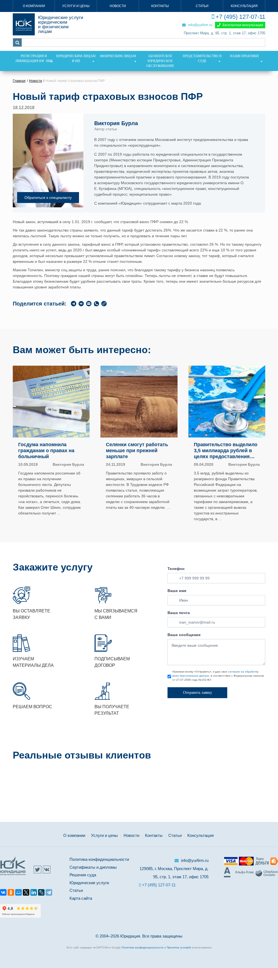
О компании (34, 6)
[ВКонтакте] (3, 893)
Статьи (202, 6)
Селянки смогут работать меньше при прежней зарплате (137, 450)
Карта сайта (81, 898)
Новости (118, 6)
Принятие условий (179, 947)
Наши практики (244, 56)
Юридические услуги (89, 882)
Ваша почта (179, 613)
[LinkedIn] (33, 893)
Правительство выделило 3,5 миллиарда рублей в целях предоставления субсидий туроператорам (225, 451)
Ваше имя (177, 590)
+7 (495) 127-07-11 (240, 16)
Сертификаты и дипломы (93, 867)
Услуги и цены (76, 6)
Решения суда (83, 875)
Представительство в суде (202, 58)
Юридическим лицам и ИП (76, 58)
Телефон (176, 568)
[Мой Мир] (18, 893)
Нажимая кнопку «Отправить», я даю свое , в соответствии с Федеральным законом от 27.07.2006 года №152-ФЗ (218, 675)
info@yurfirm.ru (199, 25)
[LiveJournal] (41, 893)
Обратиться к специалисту (48, 197)
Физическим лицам (118, 56)
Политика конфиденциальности (99, 859)
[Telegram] (49, 893)
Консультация (244, 6)
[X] (26, 893)
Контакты (160, 6)
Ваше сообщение (184, 635)
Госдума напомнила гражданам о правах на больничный (46, 450)
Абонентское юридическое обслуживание (160, 61)
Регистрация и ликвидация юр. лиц (34, 58)
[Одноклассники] (11, 893)
